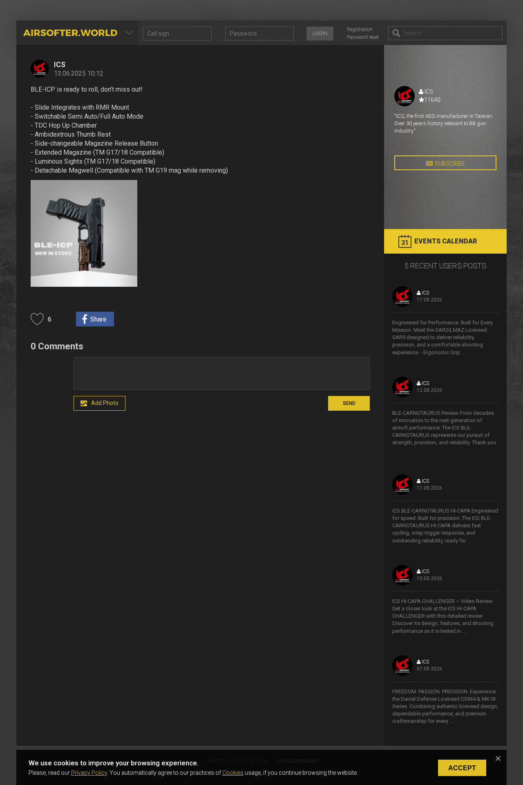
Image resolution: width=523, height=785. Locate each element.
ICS (59, 64)
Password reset (363, 37)
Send (349, 403)
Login (320, 33)
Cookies (233, 772)
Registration (360, 29)
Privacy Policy (89, 772)
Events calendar (445, 241)
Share (98, 319)
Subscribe (450, 163)
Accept (462, 768)
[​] (222, 373)
